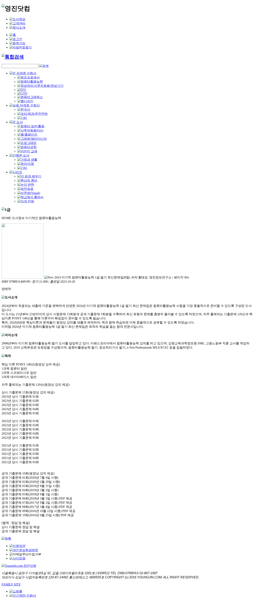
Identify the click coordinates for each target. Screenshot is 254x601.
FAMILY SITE (11, 584)
